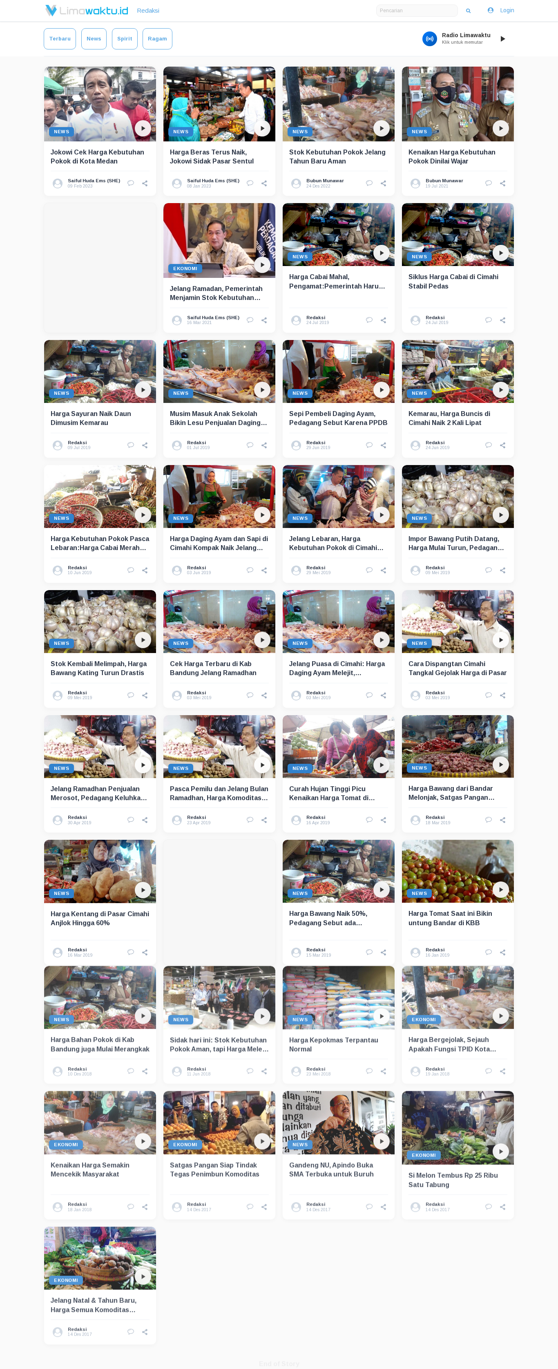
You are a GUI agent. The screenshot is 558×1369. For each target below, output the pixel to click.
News (94, 39)
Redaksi (148, 10)
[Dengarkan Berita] (143, 128)
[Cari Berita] (468, 10)
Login (507, 10)
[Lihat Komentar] (130, 183)
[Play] (502, 39)
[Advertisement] (100, 268)
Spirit (124, 39)
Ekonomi (185, 268)
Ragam (157, 39)
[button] (145, 183)
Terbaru (60, 39)
